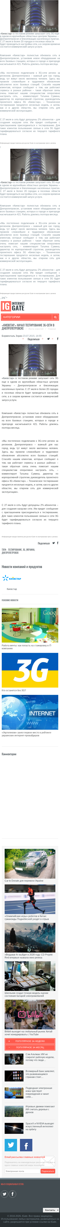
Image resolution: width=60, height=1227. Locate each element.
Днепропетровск (10, 552)
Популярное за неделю (30, 1041)
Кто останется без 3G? (14, 690)
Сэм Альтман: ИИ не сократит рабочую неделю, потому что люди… (40, 1057)
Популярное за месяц (30, 1047)
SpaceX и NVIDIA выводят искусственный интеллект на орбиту (40, 1126)
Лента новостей (36, 329)
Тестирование (15, 549)
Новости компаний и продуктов (22, 566)
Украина (30, 549)
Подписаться (48, 1171)
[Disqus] (30, 792)
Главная (52, 329)
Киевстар (6, 33)
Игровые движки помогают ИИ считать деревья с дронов (40, 1109)
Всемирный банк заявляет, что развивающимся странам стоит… (40, 1074)
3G (24, 549)
